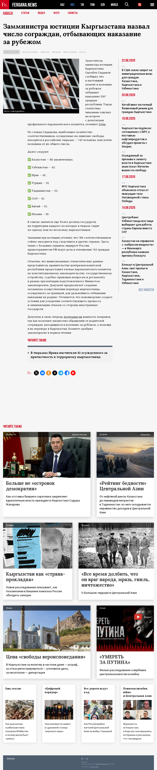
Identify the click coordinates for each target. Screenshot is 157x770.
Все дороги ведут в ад (96, 690)
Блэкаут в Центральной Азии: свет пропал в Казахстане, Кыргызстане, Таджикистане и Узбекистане (137, 274)
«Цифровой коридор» (52, 690)
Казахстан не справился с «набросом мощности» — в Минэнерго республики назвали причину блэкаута (138, 248)
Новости (8, 13)
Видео (41, 13)
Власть (82, 52)
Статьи (25, 13)
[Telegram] (60, 372)
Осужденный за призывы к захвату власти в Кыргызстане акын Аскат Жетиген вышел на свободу (136, 163)
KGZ (73, 5)
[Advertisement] (78, 401)
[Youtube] (73, 372)
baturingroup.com (102, 764)
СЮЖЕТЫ (73, 13)
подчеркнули (73, 317)
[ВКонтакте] (42, 372)
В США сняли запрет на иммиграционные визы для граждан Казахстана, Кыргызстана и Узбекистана (137, 79)
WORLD (114, 5)
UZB (103, 5)
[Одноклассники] (48, 372)
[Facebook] (67, 372)
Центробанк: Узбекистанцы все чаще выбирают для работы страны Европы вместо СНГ (137, 224)
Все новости (146, 290)
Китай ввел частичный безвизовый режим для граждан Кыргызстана (137, 108)
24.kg (102, 124)
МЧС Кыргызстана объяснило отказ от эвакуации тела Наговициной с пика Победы (135, 193)
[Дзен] (54, 372)
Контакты (11, 758)
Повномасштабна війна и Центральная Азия (137, 692)
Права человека (70, 52)
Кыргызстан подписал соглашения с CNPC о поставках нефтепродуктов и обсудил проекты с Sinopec (136, 137)
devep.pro (94, 767)
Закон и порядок (30, 52)
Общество (45, 52)
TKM (92, 5)
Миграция (56, 52)
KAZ (62, 5)
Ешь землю (13, 688)
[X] (36, 372)
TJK (82, 5)
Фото (56, 13)
